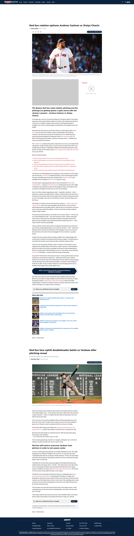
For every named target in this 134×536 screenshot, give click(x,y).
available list (38, 143)
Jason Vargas (58, 149)
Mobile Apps (97, 523)
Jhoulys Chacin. (36, 205)
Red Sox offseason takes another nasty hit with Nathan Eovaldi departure (54, 170)
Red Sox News (40, 337)
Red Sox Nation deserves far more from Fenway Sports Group (51, 158)
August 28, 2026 (54, 436)
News (20, 2)
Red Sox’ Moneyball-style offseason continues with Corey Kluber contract (54, 164)
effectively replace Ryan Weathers (61, 469)
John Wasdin (59, 280)
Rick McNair (34, 28)
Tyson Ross (75, 149)
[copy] (41, 32)
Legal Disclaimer (37, 528)
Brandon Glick (35, 359)
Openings (49, 523)
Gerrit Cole (35, 252)
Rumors (25, 2)
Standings (37, 2)
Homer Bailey (66, 149)
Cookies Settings (84, 528)
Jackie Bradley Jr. (37, 185)
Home (33, 337)
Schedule (31, 2)
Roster (43, 2)
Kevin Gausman (65, 136)
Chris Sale (52, 179)
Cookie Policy (98, 526)
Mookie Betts (71, 183)
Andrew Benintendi (53, 185)
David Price (45, 175)
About (34, 523)
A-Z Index (68, 528)
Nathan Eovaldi (67, 177)
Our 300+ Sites (83, 523)
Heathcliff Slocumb (48, 280)
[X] (125, 2)
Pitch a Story (50, 526)
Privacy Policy (70, 526)
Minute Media (25, 532)
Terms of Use (83, 526)
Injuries (48, 2)
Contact (68, 523)
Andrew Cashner (71, 203)
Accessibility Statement (53, 528)
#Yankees (45, 435)
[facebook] (122, 2)
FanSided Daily (36, 526)
